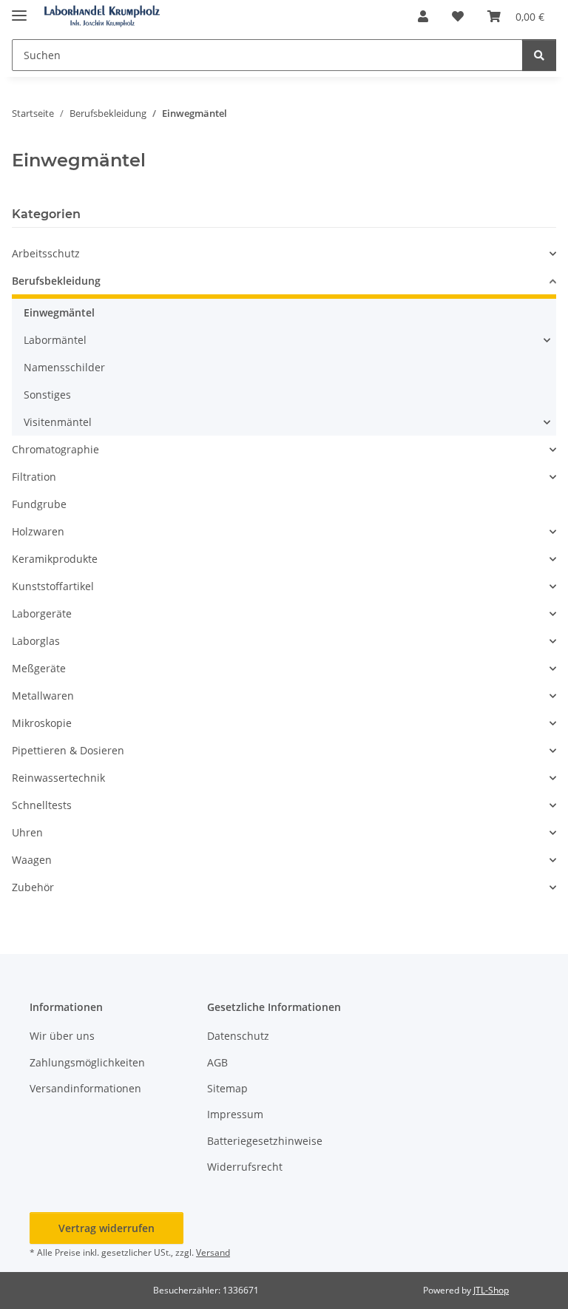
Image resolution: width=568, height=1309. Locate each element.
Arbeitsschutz (46, 253)
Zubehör (33, 887)
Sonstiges (47, 395)
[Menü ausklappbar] (19, 9)
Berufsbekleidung (56, 281)
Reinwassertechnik (58, 778)
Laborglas (36, 641)
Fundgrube (39, 504)
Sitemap (227, 1088)
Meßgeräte (39, 668)
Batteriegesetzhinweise (264, 1141)
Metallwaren (43, 696)
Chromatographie (55, 449)
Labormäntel (55, 340)
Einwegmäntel (59, 312)
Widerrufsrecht (245, 1167)
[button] (423, 16)
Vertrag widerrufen (106, 1228)
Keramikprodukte (55, 559)
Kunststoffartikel (53, 586)
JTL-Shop (491, 1290)
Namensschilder (64, 367)
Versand (213, 1252)
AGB (217, 1062)
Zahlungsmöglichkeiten (87, 1062)
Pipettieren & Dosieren (68, 750)
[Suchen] (539, 55)
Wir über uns (62, 1036)
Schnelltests (42, 805)
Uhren (27, 832)
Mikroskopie (42, 723)
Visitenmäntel (58, 422)
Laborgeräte (42, 613)
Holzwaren (38, 531)
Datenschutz (238, 1036)
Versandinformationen (85, 1088)
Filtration (34, 477)
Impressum (235, 1114)
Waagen (32, 860)
